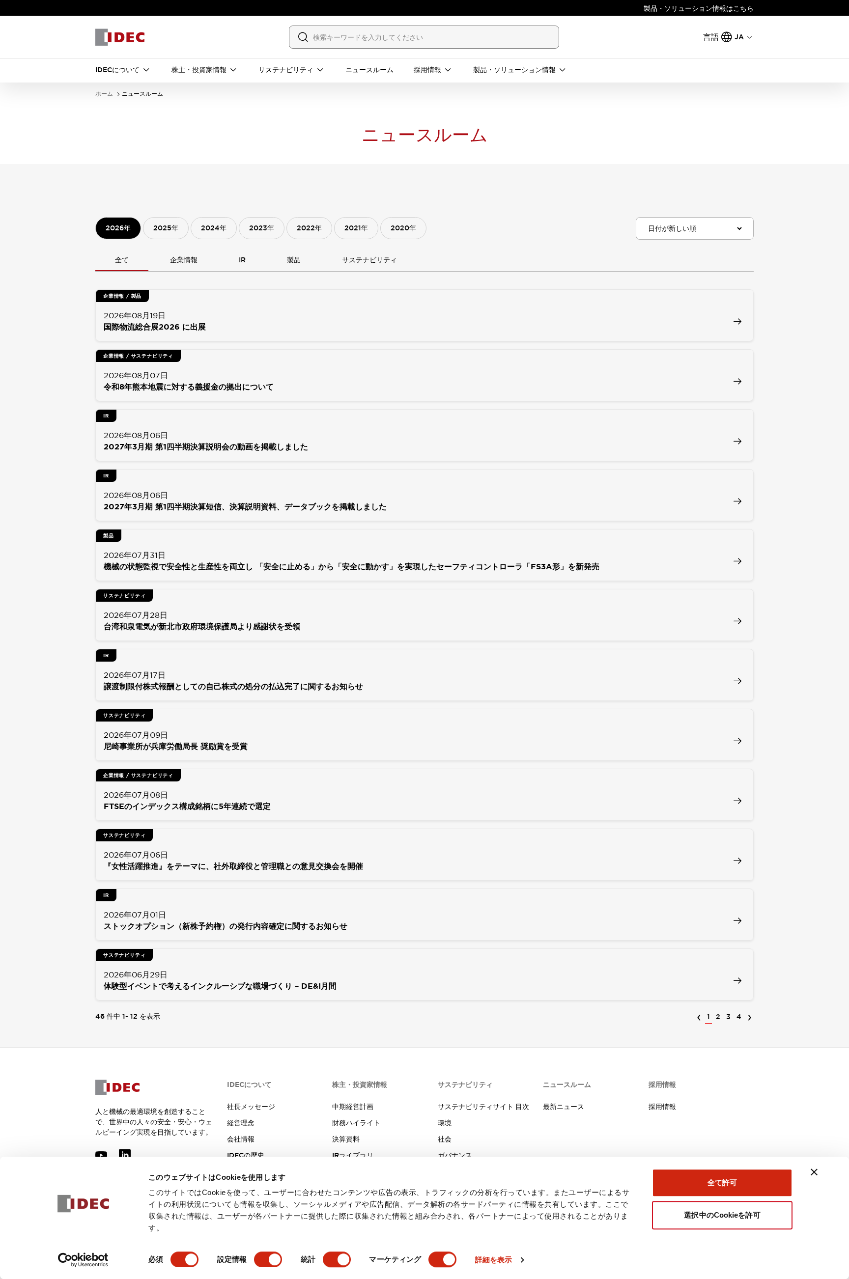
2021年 (356, 227)
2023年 (261, 227)
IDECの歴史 (245, 1155)
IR (242, 259)
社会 (445, 1139)
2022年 (309, 227)
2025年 (165, 227)
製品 (294, 259)
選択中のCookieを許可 (722, 1215)
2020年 (403, 227)
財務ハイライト (356, 1122)
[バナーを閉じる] (814, 1171)
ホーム (104, 94)
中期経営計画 (352, 1106)
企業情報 (184, 259)
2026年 (118, 227)
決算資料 (346, 1139)
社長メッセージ (251, 1106)
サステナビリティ (369, 259)
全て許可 (722, 1182)
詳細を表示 (493, 1259)
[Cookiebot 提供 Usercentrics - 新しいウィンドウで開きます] (83, 1259)
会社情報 (241, 1139)
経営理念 (241, 1122)
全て (122, 259)
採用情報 (662, 1106)
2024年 (213, 227)
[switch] (268, 1259)
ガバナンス (455, 1155)
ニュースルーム (142, 94)
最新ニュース (563, 1106)
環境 (445, 1122)
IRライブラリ (352, 1155)
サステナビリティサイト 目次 (483, 1106)
